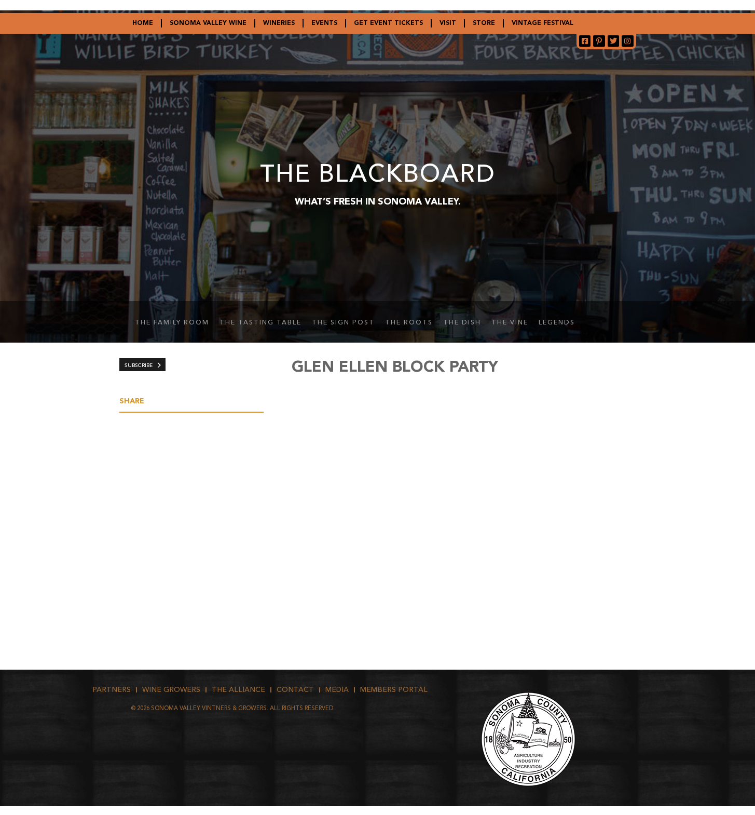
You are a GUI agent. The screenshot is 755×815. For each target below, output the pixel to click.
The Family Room (172, 323)
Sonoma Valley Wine (208, 23)
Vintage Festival (542, 23)
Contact (295, 690)
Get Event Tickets (388, 23)
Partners (111, 690)
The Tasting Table (260, 323)
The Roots (409, 323)
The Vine (509, 323)
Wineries (279, 23)
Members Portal (394, 690)
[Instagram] (627, 41)
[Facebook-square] (585, 41)
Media (337, 690)
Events (324, 23)
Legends (557, 323)
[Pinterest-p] (599, 41)
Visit (448, 23)
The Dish (462, 323)
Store (484, 23)
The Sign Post (343, 323)
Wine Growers (171, 690)
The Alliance (238, 690)
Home (142, 23)
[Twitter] (613, 41)
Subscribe (139, 365)
